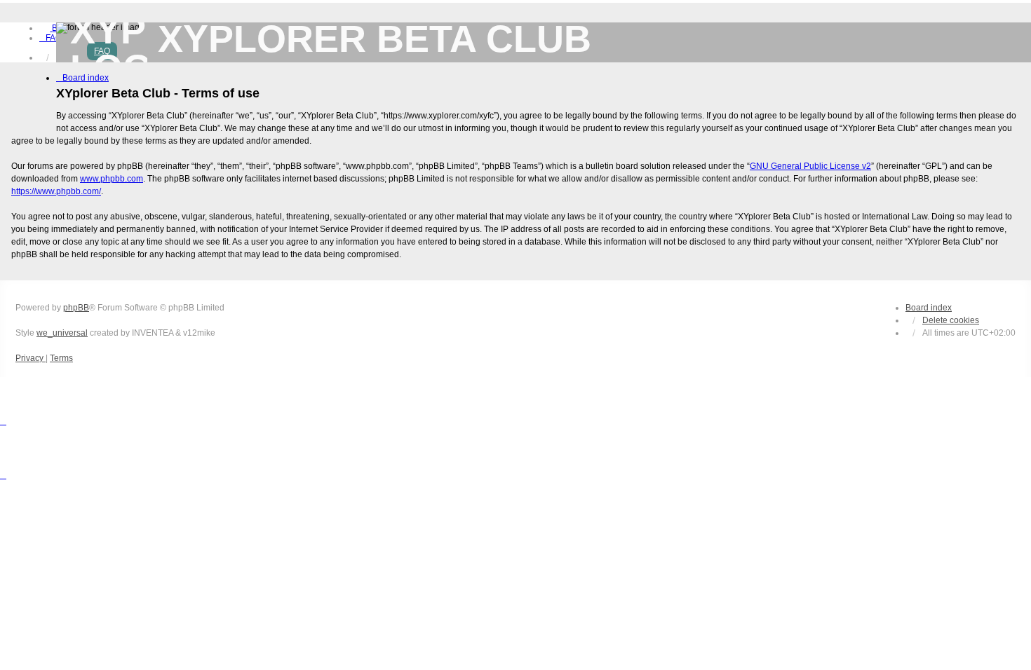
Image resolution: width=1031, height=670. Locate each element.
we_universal (62, 333)
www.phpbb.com (111, 179)
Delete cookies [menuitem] (950, 320)
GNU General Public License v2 (810, 166)
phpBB (76, 308)
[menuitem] (50, 38)
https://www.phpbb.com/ (56, 191)
